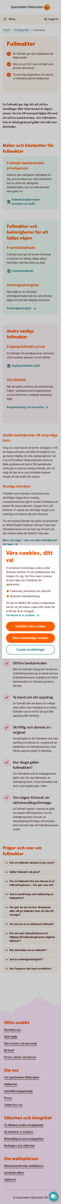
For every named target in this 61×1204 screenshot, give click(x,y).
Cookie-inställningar (30, 649)
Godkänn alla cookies (30, 626)
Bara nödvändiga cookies (30, 638)
